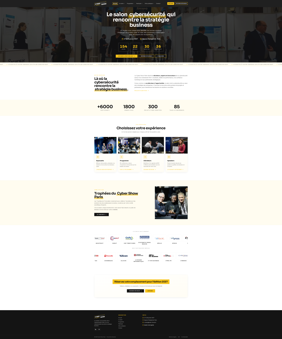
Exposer (170, 3)
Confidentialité (184, 336)
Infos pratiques (149, 3)
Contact (158, 3)
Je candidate (101, 214)
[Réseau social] (95, 329)
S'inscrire (161, 56)
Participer (138, 3)
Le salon (121, 3)
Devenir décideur (181, 3)
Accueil (115, 3)
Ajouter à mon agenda (149, 325)
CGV (179, 336)
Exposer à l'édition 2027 (125, 56)
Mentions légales (172, 336)
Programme (130, 3)
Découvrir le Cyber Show (140, 90)
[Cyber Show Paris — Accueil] (100, 3)
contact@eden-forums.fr (150, 322)
